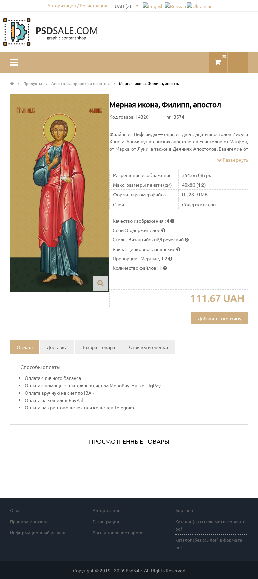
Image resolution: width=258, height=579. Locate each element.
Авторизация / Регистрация (77, 5)
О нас (16, 510)
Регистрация (106, 521)
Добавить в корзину (219, 318)
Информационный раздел (38, 532)
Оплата (25, 347)
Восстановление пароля (118, 532)
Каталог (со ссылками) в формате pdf (210, 525)
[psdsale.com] (50, 31)
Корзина (184, 510)
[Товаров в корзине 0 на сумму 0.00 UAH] (218, 59)
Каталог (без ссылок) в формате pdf (208, 543)
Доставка (57, 347)
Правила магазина (29, 521)
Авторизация (106, 510)
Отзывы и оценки (148, 347)
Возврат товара (98, 347)
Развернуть (235, 160)
